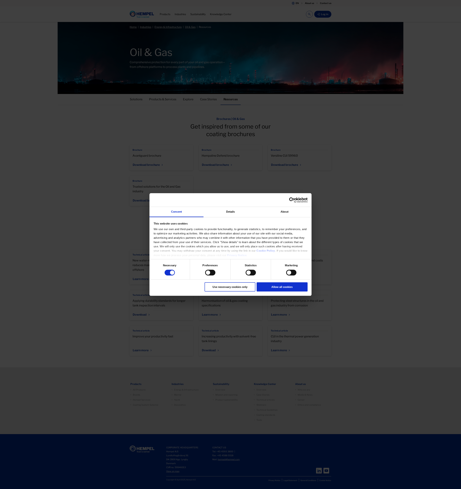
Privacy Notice (237, 255)
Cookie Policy (265, 250)
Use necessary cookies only (229, 286)
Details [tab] (230, 211)
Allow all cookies (282, 286)
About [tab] (284, 211)
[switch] (210, 272)
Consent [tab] (176, 211)
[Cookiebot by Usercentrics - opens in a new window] (292, 200)
